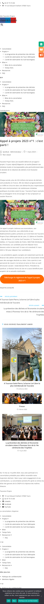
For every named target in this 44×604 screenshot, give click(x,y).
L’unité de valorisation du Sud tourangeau (20, 60)
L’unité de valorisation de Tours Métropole (20, 57)
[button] (2, 24)
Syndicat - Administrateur (12, 152)
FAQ (3, 73)
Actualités (10, 288)
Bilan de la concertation (13, 65)
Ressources (6, 70)
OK (9, 601)
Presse (22, 406)
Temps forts (9, 68)
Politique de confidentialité (11, 577)
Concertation (6, 49)
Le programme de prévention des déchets (20, 54)
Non (14, 601)
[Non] (41, 596)
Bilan (4, 62)
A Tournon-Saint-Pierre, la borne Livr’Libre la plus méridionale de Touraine (22, 384)
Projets (4, 51)
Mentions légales (8, 579)
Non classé (7, 155)
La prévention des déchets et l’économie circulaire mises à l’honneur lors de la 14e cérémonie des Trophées (22, 445)
